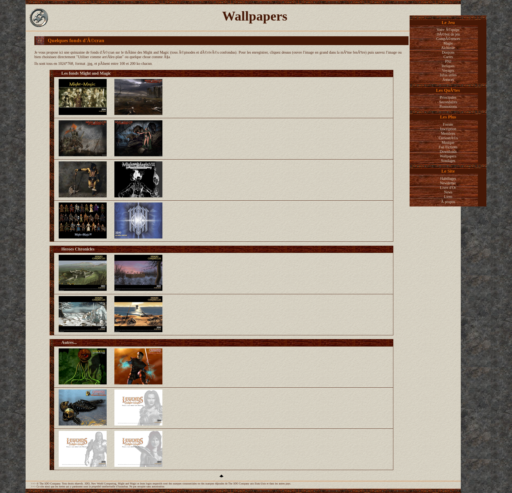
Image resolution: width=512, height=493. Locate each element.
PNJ (448, 61)
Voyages (448, 70)
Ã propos (448, 202)
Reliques (448, 66)
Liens (448, 196)
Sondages (448, 160)
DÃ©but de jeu (448, 34)
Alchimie (448, 48)
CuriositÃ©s (448, 138)
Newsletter (448, 183)
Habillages (448, 178)
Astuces (448, 79)
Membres (448, 133)
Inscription (448, 129)
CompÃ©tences (448, 39)
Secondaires (448, 102)
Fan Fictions (448, 147)
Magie (448, 43)
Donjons (448, 52)
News (448, 192)
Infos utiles (448, 75)
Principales (448, 97)
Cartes (448, 57)
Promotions (448, 106)
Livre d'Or (448, 187)
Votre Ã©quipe (448, 29)
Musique (448, 142)
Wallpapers (448, 156)
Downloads (448, 151)
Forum (448, 124)
